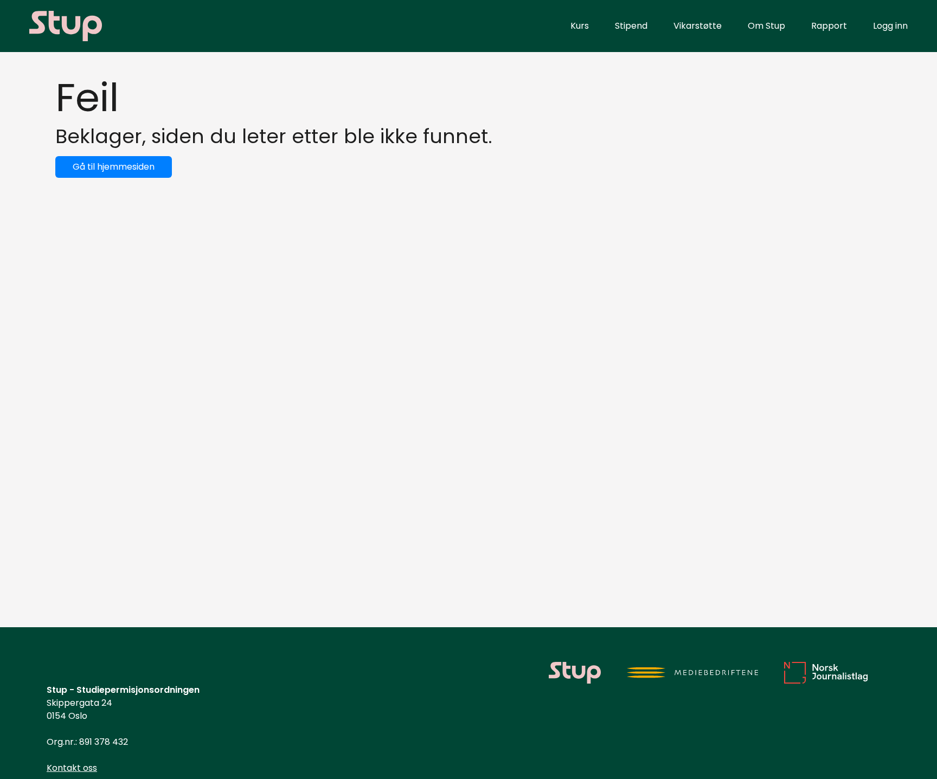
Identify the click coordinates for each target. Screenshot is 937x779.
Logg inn (890, 26)
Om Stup (766, 26)
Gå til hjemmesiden (114, 166)
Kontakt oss (72, 768)
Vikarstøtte (697, 26)
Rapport (829, 26)
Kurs (579, 26)
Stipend (631, 26)
